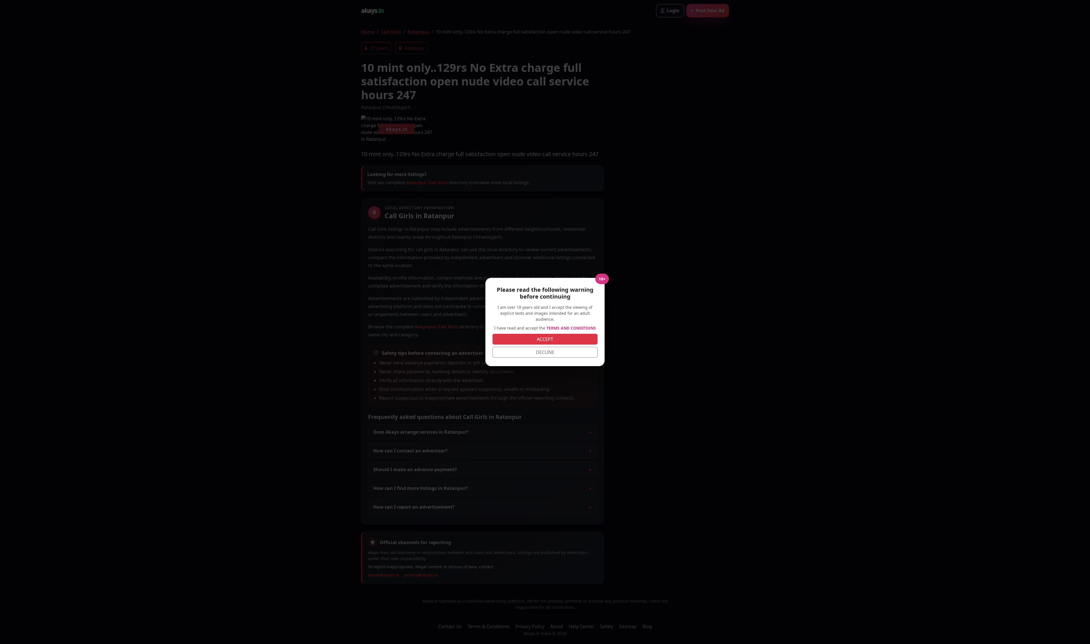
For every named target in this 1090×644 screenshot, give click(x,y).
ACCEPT (545, 339)
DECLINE (545, 352)
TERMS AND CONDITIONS (571, 328)
